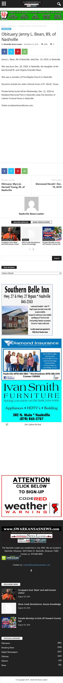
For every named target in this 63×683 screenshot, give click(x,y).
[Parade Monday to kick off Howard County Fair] (52, 234)
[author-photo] (31, 204)
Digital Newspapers (9, 652)
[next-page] (33, 249)
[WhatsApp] (25, 52)
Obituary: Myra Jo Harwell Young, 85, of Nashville (13, 187)
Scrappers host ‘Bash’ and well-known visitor (10, 243)
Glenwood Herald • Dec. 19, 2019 (49, 185)
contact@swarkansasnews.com (36, 565)
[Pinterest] (18, 52)
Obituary (5, 656)
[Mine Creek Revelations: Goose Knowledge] (31, 234)
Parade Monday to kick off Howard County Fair (51, 243)
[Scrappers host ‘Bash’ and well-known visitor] (11, 234)
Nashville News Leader (13, 44)
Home (3, 26)
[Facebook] (4, 52)
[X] (11, 52)
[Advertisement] (31, 136)
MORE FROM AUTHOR (41, 222)
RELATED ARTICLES (21, 222)
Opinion (25, 240)
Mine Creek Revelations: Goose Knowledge (31, 243)
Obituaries (12, 26)
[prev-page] (29, 249)
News (3, 665)
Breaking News (7, 240)
